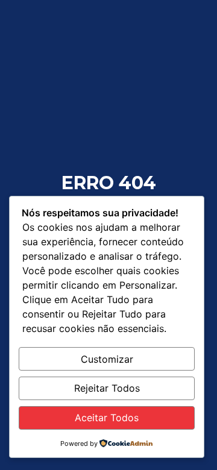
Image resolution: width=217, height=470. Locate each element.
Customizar (107, 359)
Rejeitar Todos (107, 388)
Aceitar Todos (107, 418)
